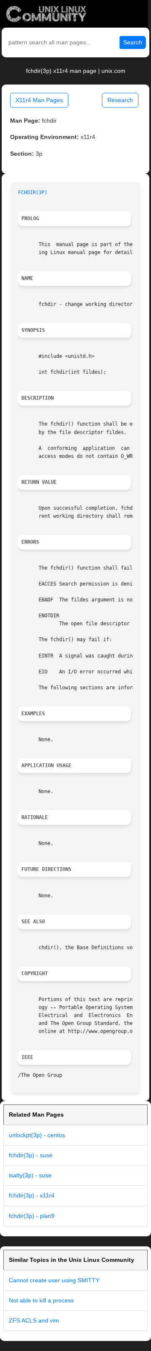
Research (120, 100)
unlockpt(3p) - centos (37, 1135)
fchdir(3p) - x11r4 (32, 1195)
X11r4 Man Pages (39, 100)
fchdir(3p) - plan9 (32, 1215)
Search (132, 42)
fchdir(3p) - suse (30, 1155)
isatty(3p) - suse (30, 1175)
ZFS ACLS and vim (34, 1320)
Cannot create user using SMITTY (54, 1280)
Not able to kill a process (41, 1300)
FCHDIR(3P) (32, 192)
